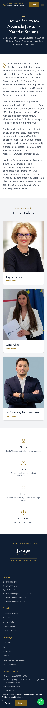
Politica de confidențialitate (13, 697)
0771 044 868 (11, 590)
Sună (34, 4)
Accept (21, 703)
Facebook (10, 690)
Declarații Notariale (10, 630)
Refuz (7, 703)
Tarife (5, 647)
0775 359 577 (11, 586)
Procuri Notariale (9, 626)
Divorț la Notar (8, 622)
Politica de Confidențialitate (14, 660)
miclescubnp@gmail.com (15, 601)
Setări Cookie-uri (9, 664)
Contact (6, 656)
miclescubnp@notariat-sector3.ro (19, 594)
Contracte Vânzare (10, 613)
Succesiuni (7, 617)
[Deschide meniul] (42, 4)
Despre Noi (7, 643)
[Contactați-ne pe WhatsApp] (40, 701)
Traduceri (7, 651)
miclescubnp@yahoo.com (16, 597)
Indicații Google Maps (11, 686)
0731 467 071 (11, 582)
